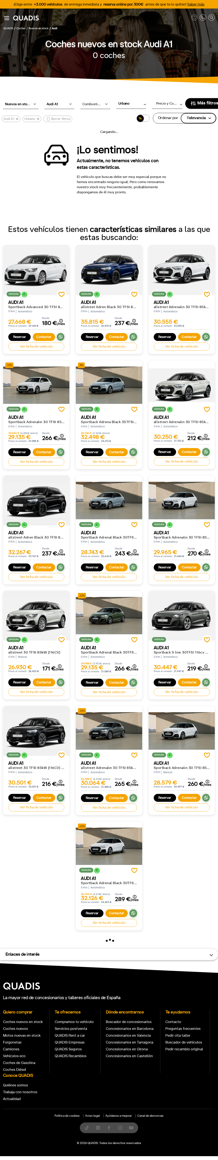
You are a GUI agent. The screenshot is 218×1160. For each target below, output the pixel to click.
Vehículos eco (14, 1056)
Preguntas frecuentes (183, 1028)
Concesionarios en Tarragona (129, 1042)
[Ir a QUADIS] (101, 18)
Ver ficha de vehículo (36, 346)
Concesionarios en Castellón (129, 1056)
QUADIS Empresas (70, 1042)
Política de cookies (67, 1115)
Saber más (195, 4)
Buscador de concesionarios (129, 1022)
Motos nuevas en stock (22, 1035)
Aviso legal (92, 1115)
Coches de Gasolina (19, 1063)
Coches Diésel (14, 1069)
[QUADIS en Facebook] (109, 1127)
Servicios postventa (71, 1028)
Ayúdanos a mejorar (118, 1115)
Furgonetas (12, 1042)
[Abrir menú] (6, 18)
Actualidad (12, 1099)
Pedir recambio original (184, 1049)
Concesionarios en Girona (127, 1049)
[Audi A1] (36, 270)
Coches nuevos (15, 1028)
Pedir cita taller (177, 1035)
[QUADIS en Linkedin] (98, 1127)
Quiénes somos (15, 1085)
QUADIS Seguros (68, 1049)
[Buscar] (211, 18)
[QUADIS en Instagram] (120, 1127)
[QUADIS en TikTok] (87, 1127)
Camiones (11, 1049)
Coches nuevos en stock (23, 1022)
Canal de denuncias (150, 1115)
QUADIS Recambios (70, 1056)
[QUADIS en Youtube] (131, 1127)
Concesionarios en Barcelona (129, 1028)
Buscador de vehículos (183, 1042)
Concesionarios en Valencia (128, 1035)
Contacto (173, 1022)
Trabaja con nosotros (20, 1092)
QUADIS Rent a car (70, 1035)
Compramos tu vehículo (74, 1022)
